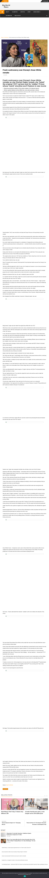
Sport (29, 11)
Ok (24, 876)
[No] (47, 874)
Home (2, 37)
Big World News (6, 6)
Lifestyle (22, 11)
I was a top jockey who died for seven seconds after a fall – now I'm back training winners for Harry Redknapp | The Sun (21, 840)
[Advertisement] (24, 26)
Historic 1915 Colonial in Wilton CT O (15, 1)
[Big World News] (2, 12)
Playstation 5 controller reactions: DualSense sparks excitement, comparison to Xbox (19, 834)
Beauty (7, 11)
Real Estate (18, 15)
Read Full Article (9, 785)
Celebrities (15, 11)
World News (36, 11)
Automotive (9, 15)
